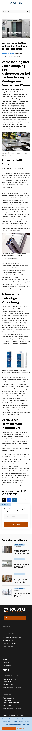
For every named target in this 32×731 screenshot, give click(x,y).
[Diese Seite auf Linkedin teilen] (14, 500)
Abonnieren (16, 524)
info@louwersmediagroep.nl (12, 687)
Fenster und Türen (8, 53)
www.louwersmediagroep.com (13, 715)
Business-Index (7, 665)
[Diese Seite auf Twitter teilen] (4, 500)
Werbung (5, 659)
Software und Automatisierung (12, 637)
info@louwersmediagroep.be (13, 708)
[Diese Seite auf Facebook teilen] (9, 500)
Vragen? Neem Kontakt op (14, 618)
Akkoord (9, 728)
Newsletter (6, 662)
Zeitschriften (6, 656)
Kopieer (23, 500)
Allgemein (6, 631)
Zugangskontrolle (8, 640)
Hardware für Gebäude (9, 634)
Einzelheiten (20, 728)
